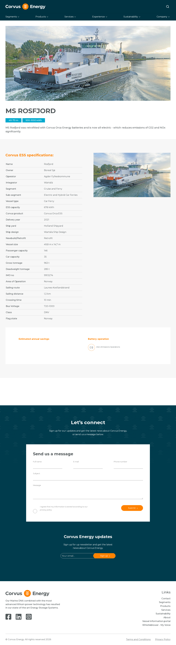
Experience (98, 16)
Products (40, 16)
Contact (165, 598)
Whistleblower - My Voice (156, 625)
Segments (11, 16)
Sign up (104, 556)
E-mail (76, 462)
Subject (36, 473)
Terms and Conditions (138, 639)
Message (37, 485)
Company (162, 16)
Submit (132, 508)
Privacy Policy (162, 639)
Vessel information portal (156, 621)
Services (68, 16)
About (166, 617)
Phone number (120, 462)
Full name (37, 462)
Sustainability (130, 16)
